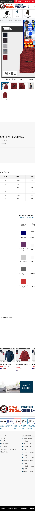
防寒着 (25, 469)
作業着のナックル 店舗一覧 (8, 449)
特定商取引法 (24, 508)
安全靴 (25, 463)
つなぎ (25, 455)
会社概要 (3, 508)
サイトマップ (5, 446)
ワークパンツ (27, 446)
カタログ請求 (5, 443)
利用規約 (32, 508)
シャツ (25, 449)
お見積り (3, 441)
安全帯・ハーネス (28, 460)
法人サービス (5, 452)
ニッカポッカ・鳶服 (28, 457)
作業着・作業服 (27, 438)
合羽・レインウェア (28, 471)
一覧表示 (21, 218)
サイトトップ (5, 435)
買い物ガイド (5, 438)
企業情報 (9, 1)
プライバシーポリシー (13, 508)
